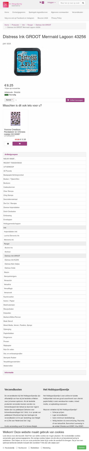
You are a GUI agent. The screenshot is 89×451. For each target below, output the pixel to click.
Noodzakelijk (9, 448)
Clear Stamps (8, 191)
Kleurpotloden (8, 309)
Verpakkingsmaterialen (11, 361)
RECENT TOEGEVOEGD (12, 163)
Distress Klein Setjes (12, 264)
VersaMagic (8, 288)
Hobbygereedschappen (12, 223)
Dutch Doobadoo (9, 211)
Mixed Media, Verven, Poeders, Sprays (17, 325)
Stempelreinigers (10, 276)
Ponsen (6, 341)
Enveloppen (7, 219)
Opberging (7, 329)
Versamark (8, 292)
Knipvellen (7, 313)
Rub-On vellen (8, 349)
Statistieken (35, 448)
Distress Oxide (10, 268)
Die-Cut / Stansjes (10, 203)
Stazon (6, 272)
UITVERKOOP (8, 167)
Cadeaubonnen (9, 187)
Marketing (46, 448)
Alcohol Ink (9, 247)
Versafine (7, 284)
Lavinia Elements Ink (11, 235)
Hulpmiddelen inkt (10, 231)
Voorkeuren (22, 448)
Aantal (8, 100)
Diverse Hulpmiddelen (11, 207)
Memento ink (9, 239)
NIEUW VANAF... (9, 159)
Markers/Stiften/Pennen (12, 317)
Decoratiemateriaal (10, 199)
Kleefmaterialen (9, 305)
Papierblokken (8, 333)
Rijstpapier (7, 345)
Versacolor (8, 280)
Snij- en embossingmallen (12, 353)
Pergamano (7, 337)
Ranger (7, 244)
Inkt (4, 227)
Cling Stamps (8, 195)
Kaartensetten (8, 297)
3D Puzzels (7, 171)
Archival (7, 252)
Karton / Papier (8, 301)
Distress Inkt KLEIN (12, 260)
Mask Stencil (8, 321)
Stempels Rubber (9, 357)
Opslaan (82, 447)
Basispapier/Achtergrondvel (13, 175)
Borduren (6, 183)
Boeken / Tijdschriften (11, 179)
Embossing (7, 215)
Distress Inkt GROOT (12, 256)
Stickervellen (8, 365)
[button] (51, 2)
